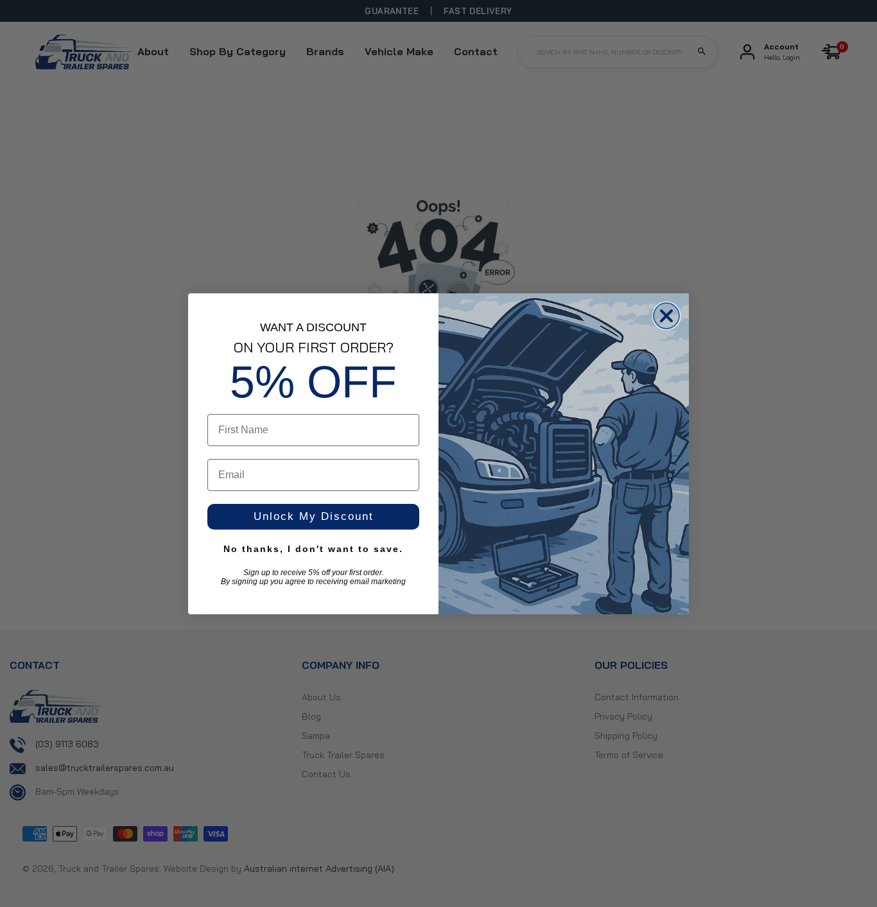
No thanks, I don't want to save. (313, 549)
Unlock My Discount (314, 516)
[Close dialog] (666, 316)
